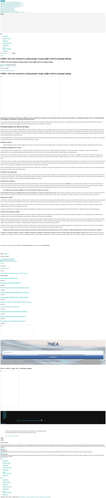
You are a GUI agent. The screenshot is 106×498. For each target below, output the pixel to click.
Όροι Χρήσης (19, 420)
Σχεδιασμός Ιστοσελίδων (37, 420)
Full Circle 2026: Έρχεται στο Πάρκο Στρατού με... (10, 2)
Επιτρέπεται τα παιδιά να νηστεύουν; (7, 9)
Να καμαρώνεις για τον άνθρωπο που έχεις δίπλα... (13, 321)
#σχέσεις (7, 260)
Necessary (4, 449)
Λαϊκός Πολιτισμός (7, 43)
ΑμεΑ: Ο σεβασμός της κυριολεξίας (7, 7)
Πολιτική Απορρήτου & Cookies (27, 420)
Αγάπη (13, 260)
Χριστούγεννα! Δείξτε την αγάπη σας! (9, 306)
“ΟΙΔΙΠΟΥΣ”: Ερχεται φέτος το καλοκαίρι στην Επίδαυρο (11, 3)
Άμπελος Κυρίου (7, 38)
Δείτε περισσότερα (9, 435)
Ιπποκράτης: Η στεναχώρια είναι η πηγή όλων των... (10, 6)
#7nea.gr (2, 260)
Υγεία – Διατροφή (7, 48)
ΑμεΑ (4, 47)
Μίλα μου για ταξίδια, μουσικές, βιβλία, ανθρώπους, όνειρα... (15, 302)
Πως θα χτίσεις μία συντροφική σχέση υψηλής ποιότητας (14, 287)
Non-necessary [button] (3, 452)
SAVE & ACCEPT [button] (4, 457)
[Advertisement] (53, 24)
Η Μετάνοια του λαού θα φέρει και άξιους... (9, 11)
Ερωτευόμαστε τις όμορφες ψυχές (7, 8)
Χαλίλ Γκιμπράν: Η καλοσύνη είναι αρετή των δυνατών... (14, 297)
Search (14, 53)
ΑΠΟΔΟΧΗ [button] (15, 435)
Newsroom (4, 64)
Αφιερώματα (6, 45)
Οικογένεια (5, 40)
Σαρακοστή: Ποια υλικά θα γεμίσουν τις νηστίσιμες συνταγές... (12, 12)
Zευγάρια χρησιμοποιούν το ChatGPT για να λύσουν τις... (15, 292)
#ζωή (5, 260)
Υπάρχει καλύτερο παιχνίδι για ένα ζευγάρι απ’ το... (13, 316)
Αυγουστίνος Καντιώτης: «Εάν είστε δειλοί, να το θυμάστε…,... (12, 5)
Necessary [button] (2, 448)
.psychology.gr (6, 253)
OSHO (10, 260)
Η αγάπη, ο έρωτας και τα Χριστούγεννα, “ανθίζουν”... (14, 311)
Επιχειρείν (5, 51)
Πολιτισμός (5, 36)
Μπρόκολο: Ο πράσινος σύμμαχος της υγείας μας (10, 4)
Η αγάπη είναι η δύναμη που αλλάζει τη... (10, 283)
